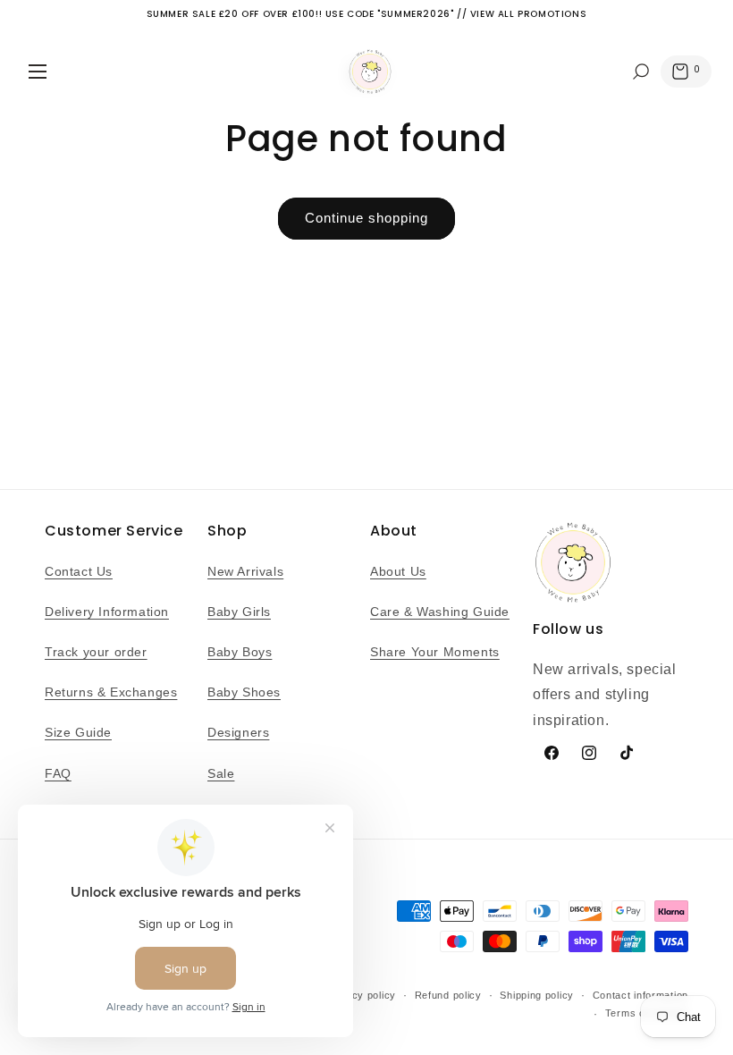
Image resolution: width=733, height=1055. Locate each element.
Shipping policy (537, 995)
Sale (220, 773)
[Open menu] (37, 71)
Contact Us (79, 571)
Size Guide (78, 732)
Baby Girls (239, 611)
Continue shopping (366, 217)
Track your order (96, 652)
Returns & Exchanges (111, 692)
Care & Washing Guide (440, 611)
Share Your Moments (435, 652)
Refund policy (448, 995)
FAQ (58, 773)
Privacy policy (361, 995)
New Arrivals (245, 571)
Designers (238, 732)
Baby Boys (239, 652)
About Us (398, 571)
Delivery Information (107, 611)
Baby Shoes (244, 692)
